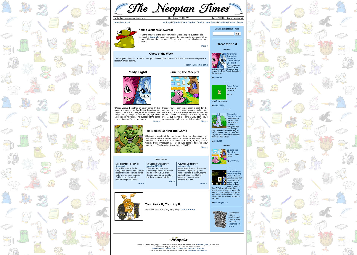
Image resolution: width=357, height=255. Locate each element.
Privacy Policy (158, 248)
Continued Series (226, 22)
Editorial (176, 22)
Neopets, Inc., (203, 245)
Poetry (240, 22)
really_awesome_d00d (197, 65)
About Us (191, 248)
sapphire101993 (154, 166)
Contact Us (181, 248)
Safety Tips (170, 248)
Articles (167, 22)
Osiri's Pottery (188, 209)
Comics (200, 22)
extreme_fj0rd (184, 166)
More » (204, 46)
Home (117, 22)
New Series (211, 22)
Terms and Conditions (197, 250)
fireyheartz (120, 166)
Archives (125, 22)
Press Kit (201, 248)
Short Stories (188, 22)
